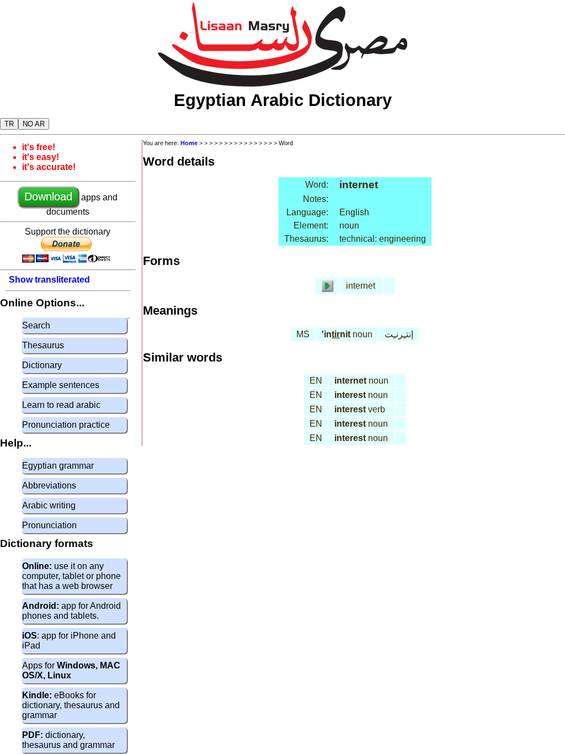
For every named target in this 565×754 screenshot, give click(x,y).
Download (48, 196)
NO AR (34, 124)
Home (189, 143)
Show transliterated (49, 279)
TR (9, 124)
